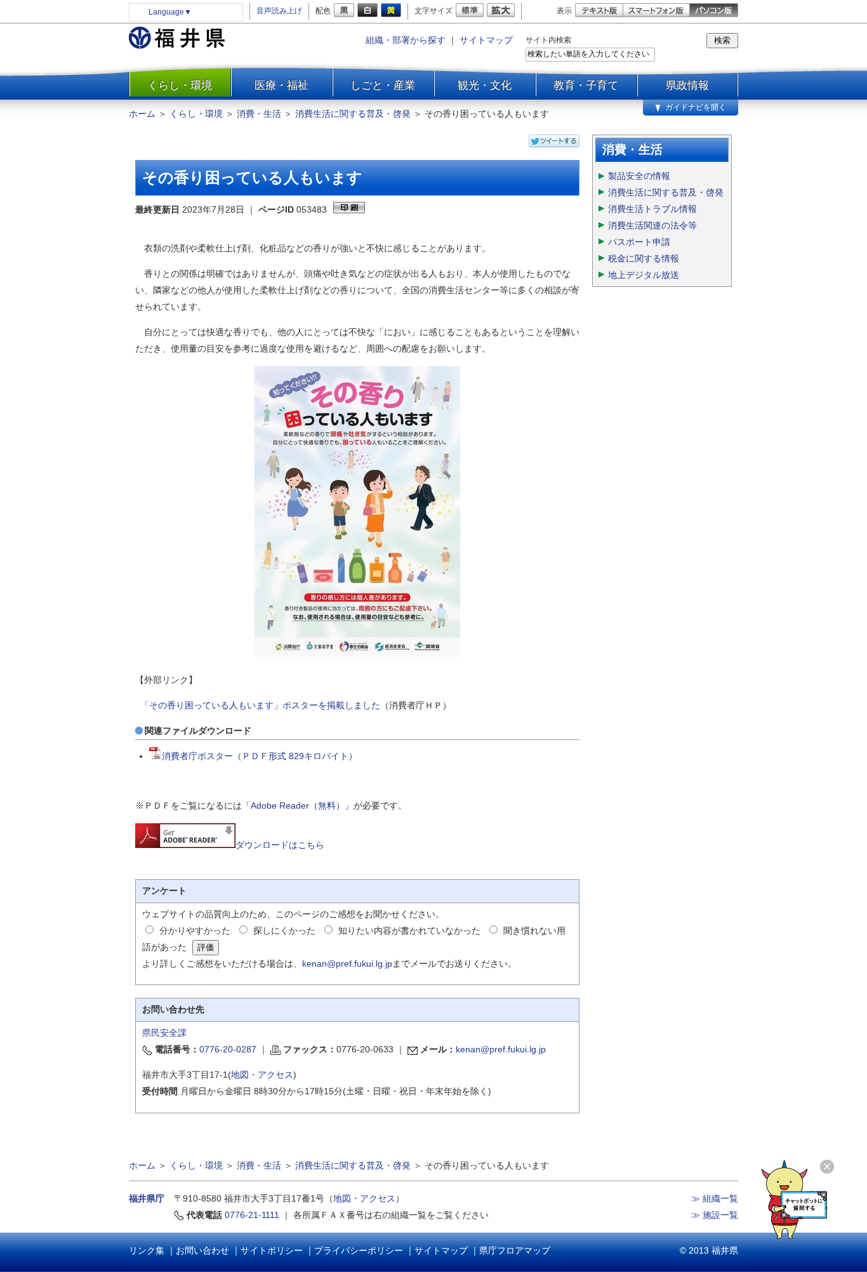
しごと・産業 (382, 85)
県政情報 (687, 85)
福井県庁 (146, 1198)
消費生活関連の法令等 (652, 225)
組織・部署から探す (406, 40)
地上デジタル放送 (643, 275)
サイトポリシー (272, 1250)
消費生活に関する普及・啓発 (353, 114)
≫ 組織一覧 (714, 1198)
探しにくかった (284, 930)
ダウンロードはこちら (279, 845)
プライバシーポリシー (358, 1250)
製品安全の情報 (639, 176)
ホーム (142, 114)
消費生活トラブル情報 (652, 209)
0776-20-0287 (227, 1049)
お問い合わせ (202, 1250)
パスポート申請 (639, 242)
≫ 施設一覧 (714, 1215)
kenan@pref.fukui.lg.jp (347, 963)
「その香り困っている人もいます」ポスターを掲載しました (260, 705)
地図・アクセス (262, 1075)
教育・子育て (585, 85)
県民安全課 (164, 1033)
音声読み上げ (279, 10)
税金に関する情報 (643, 258)
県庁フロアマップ (514, 1250)
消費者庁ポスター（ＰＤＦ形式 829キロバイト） (259, 756)
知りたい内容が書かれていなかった (409, 930)
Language (170, 12)
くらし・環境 (179, 85)
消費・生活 (259, 114)
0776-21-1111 (252, 1215)
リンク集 (146, 1250)
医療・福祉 (281, 85)
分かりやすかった (194, 930)
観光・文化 (485, 85)
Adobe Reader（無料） (298, 805)
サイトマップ (486, 40)
